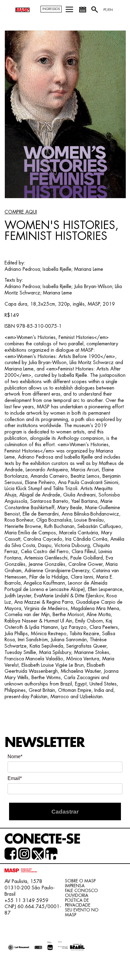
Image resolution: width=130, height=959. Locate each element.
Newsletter (44, 742)
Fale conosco (81, 890)
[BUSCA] (95, 11)
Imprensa (75, 886)
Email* (15, 778)
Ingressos (51, 9)
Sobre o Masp (80, 881)
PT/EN (108, 10)
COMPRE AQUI (21, 212)
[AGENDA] (82, 11)
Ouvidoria (76, 895)
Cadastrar (65, 811)
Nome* (15, 756)
